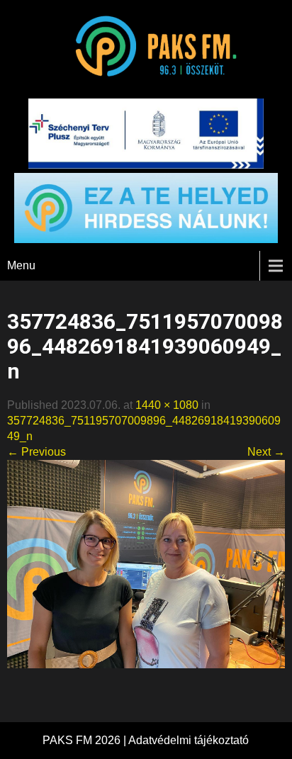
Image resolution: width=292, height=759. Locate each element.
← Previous (36, 452)
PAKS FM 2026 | (85, 740)
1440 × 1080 (166, 405)
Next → (266, 452)
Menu (21, 265)
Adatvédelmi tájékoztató (188, 740)
